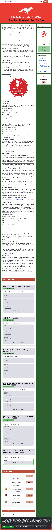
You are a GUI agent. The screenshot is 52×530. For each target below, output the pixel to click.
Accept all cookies (8, 526)
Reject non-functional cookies (24, 526)
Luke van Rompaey (17, 199)
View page (30, 475)
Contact (40, 1)
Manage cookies (41, 526)
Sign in (45, 1)
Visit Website (42, 71)
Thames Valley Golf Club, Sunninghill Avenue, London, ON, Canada (44, 66)
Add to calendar (43, 60)
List (44, 82)
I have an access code (18, 310)
